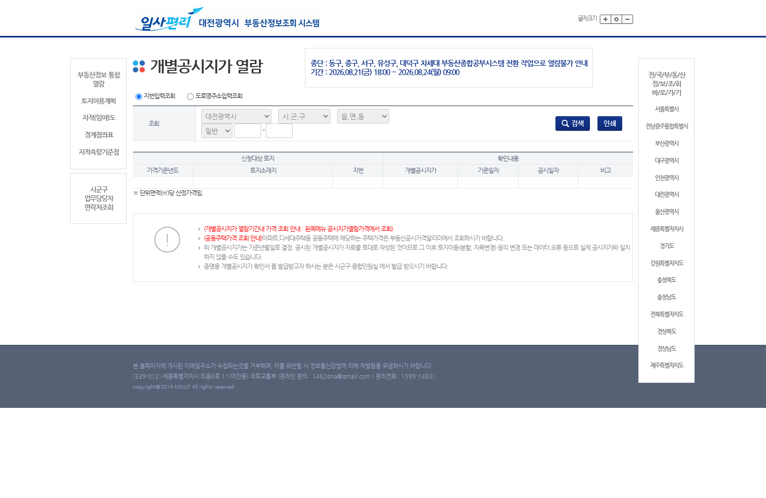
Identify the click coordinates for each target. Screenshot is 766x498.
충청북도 (666, 280)
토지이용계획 (98, 101)
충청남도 (666, 297)
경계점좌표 (98, 135)
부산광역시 (666, 143)
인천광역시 (666, 178)
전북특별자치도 (666, 314)
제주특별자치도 (666, 365)
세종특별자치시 (666, 229)
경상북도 (666, 331)
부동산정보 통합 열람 (99, 79)
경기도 (667, 246)
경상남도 (666, 348)
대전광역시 (666, 194)
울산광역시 (666, 211)
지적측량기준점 (99, 152)
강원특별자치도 (666, 263)
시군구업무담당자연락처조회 (98, 198)
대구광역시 (666, 160)
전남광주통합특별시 (667, 126)
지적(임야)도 (98, 117)
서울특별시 (666, 109)
